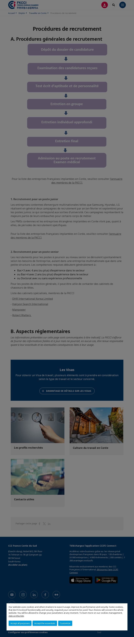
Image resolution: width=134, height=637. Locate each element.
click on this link (16, 615)
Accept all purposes (20, 623)
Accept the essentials (44, 623)
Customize (65, 623)
